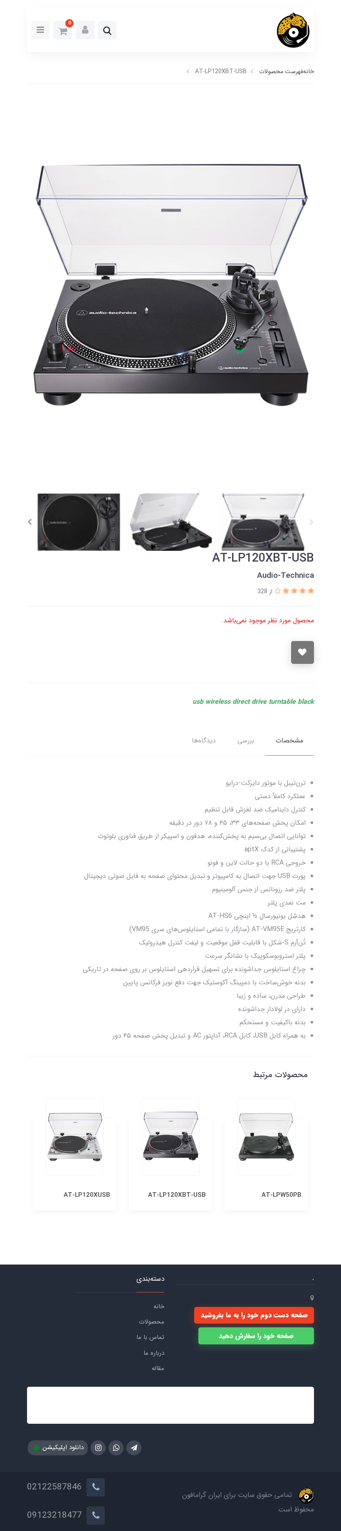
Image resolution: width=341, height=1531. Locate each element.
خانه (158, 1307)
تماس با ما (150, 1337)
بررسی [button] (245, 740)
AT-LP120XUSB (182, 1195)
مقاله (158, 1368)
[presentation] (311, 522)
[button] (107, 30)
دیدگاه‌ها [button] (204, 740)
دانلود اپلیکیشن (62, 1447)
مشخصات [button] (289, 740)
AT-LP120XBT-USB (272, 1195)
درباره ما (153, 1353)
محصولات (151, 1322)
